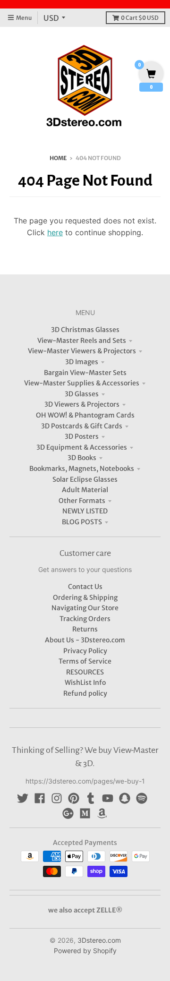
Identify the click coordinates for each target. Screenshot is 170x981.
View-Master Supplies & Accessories (81, 383)
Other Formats (82, 500)
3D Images (81, 362)
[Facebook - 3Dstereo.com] (39, 798)
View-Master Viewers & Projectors (82, 351)
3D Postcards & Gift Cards (81, 426)
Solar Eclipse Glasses (85, 479)
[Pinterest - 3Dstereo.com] (73, 798)
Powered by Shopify (85, 951)
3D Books (82, 457)
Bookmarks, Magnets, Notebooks (81, 468)
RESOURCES (85, 672)
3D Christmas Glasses (85, 329)
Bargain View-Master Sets (85, 372)
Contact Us (85, 586)
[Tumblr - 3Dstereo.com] (90, 798)
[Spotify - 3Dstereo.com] (141, 798)
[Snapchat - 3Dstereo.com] (124, 798)
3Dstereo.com (99, 940)
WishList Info (85, 682)
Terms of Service (85, 661)
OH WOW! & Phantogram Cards (85, 415)
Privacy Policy (85, 651)
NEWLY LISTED (85, 511)
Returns (85, 629)
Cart (140, 17)
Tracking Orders (85, 618)
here (55, 232)
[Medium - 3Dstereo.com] (85, 813)
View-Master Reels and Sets (81, 340)
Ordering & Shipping (85, 597)
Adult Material (85, 490)
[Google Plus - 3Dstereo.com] (68, 813)
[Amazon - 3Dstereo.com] (102, 813)
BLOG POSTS (82, 522)
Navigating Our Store (85, 608)
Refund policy (85, 693)
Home (58, 158)
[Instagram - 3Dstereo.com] (56, 798)
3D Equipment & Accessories (81, 447)
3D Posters (82, 436)
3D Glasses (82, 394)
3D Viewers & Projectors (81, 404)
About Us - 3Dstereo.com (85, 640)
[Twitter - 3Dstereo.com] (22, 798)
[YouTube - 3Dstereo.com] (107, 798)
